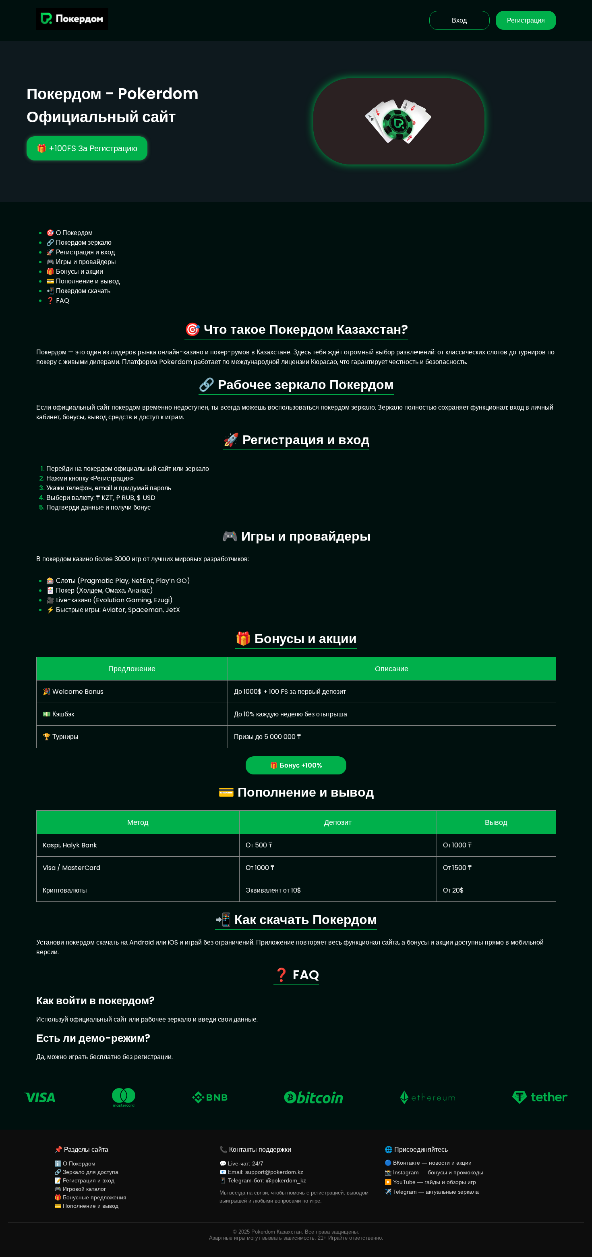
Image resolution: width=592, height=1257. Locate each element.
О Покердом (74, 232)
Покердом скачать (83, 291)
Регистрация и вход (85, 252)
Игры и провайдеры (86, 261)
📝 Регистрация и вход (84, 1180)
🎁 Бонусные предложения (90, 1197)
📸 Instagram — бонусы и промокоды (434, 1172)
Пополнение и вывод (88, 281)
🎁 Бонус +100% (296, 765)
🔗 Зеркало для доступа (86, 1172)
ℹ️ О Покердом (74, 1163)
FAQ (62, 300)
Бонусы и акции (79, 271)
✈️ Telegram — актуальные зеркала (432, 1191)
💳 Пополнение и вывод (86, 1206)
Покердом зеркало (84, 242)
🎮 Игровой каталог (80, 1189)
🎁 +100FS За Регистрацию (87, 148)
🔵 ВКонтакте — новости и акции (428, 1162)
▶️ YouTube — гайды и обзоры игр (430, 1182)
